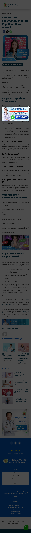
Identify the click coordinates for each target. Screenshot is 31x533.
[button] (15, 266)
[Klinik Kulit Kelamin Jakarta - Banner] (15, 114)
